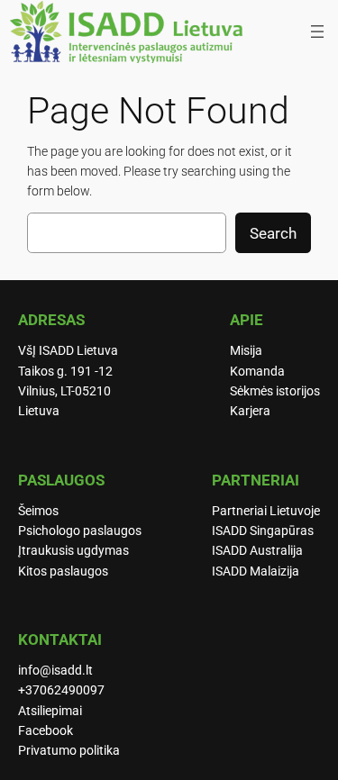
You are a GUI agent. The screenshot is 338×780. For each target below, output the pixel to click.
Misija (246, 350)
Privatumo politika (69, 750)
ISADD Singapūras (263, 531)
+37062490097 (61, 690)
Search (273, 233)
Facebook (45, 731)
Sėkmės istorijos (275, 391)
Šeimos (38, 511)
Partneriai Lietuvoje (266, 511)
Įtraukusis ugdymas (73, 550)
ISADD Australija (257, 550)
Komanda (257, 371)
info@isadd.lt (55, 670)
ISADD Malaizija (255, 571)
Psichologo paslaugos (80, 531)
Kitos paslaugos (63, 571)
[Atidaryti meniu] (317, 31)
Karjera (250, 411)
